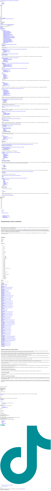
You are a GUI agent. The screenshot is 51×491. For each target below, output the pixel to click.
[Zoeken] (1, 19)
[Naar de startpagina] (3, 18)
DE (1, 6)
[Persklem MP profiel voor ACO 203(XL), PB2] (7, 314)
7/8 (3, 255)
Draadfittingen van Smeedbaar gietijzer (7, 65)
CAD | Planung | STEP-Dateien (7, 148)
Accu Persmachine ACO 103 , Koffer (5, 345)
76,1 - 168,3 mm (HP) (6, 274)
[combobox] (3, 25)
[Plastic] (11, 124)
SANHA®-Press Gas (5, 90)
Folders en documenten (6, 153)
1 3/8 (4, 248)
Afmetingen (4, 156)
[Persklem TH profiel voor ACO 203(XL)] (6, 298)
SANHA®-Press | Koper (6, 35)
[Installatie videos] (17, 144)
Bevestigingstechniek (5, 71)
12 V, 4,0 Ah (4, 258)
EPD (3, 158)
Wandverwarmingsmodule (6, 50)
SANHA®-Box (4, 45)
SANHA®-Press (5, 89)
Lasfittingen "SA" (5, 70)
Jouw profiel (4, 24)
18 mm (4, 262)
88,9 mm (4, 275)
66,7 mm (4, 273)
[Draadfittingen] (14, 68)
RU (1, 205)
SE (1, 13)
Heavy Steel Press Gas (6, 83)
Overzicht (1, 24)
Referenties (3, 178)
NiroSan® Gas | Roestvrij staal (7, 31)
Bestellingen (12, 24)
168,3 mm (4, 278)
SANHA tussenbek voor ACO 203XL (5, 318)
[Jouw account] (1, 21)
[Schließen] (0, 387)
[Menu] (1, 17)
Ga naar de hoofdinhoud (3, 0)
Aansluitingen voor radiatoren (6, 51)
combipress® (4, 166)
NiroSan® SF (5, 76)
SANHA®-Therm (5, 84)
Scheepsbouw (5, 183)
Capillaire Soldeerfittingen (5, 58)
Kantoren (4, 181)
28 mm (4, 265)
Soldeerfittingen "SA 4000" (6, 93)
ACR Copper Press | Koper (6, 38)
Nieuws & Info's (4, 172)
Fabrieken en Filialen (4, 186)
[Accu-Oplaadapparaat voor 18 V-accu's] (6, 341)
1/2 (3, 249)
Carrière (3, 3)
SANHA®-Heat (4, 49)
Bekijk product (3, 286)
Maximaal (4, 282)
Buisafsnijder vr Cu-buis (4, 310)
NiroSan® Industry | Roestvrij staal (7, 32)
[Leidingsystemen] (9, 44)
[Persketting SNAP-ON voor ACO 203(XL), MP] (7, 303)
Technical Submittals (5, 157)
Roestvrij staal (3, 73)
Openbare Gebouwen (5, 182)
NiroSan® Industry (5, 75)
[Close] (0, 490)
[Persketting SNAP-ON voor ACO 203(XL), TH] (7, 311)
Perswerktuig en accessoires (6, 69)
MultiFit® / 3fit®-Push (6, 120)
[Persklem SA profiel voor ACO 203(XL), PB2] (7, 287)
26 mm (4, 264)
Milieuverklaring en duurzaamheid (6, 160)
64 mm (4, 272)
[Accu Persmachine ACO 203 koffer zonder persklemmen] (8, 336)
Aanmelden (1, 23)
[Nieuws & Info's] (11, 175)
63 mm (4, 271)
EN (1, 199)
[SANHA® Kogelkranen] (10, 57)
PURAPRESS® (5, 100)
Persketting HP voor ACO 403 (4, 291)
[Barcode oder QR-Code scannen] (8, 25)
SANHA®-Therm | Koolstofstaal (7, 40)
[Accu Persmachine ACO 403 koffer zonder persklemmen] (8, 322)
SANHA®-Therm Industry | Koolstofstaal (8, 41)
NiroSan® (4, 74)
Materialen (3, 135)
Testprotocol (4, 154)
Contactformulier (2, 399)
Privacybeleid (3, 421)
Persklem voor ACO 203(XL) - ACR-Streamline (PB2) (7, 321)
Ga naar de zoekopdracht (9, 0)
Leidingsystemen (4, 30)
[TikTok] (25, 483)
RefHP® (4, 107)
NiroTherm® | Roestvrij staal (6, 33)
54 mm (4, 270)
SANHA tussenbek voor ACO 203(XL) (5, 329)
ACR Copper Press (5, 92)
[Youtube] (3, 425)
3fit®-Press (4, 101)
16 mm (4, 261)
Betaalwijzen (9, 24)
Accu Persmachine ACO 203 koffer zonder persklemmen (8, 337)
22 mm (4, 263)
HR (1, 202)
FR (1, 8)
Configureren (2, 489)
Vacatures (4, 191)
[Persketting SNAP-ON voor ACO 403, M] (6, 325)
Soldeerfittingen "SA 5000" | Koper (7, 59)
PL (1, 11)
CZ (1, 15)
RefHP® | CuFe (5, 60)
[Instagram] (1, 425)
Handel (4, 180)
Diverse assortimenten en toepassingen (6, 127)
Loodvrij (4, 165)
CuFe (2, 106)
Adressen (7, 24)
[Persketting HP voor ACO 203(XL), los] (6, 292)
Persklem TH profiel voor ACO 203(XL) (6, 299)
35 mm (4, 266)
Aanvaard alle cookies (6, 489)
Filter (2, 239)
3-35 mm (4, 252)
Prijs (1, 280)
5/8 (3, 254)
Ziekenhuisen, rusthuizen (6, 179)
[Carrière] (8, 195)
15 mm (4, 260)
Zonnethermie (5, 130)
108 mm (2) (4, 277)
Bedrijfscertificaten (4, 168)
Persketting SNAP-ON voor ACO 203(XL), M (6, 302)
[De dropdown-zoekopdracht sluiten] (11, 25)
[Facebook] (0, 425)
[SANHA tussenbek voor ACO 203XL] (6, 317)
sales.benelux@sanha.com (5, 407)
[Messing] (11, 118)
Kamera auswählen (2, 389)
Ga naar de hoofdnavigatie (15, 0)
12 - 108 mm (4, 257)
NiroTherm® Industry (5, 77)
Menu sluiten (3, 22)
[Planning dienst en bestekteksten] (11, 152)
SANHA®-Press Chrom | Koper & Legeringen (8, 37)
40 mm (4, 267)
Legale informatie (4, 423)
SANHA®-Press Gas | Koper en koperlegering (8, 36)
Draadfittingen (3, 63)
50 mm (4, 269)
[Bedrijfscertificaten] (17, 171)
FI (1, 7)
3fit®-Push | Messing (5, 42)
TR (1, 208)
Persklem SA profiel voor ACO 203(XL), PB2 (6, 288)
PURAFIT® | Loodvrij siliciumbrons (7, 64)
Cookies (3, 422)
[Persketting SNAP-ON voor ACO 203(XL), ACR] (7, 295)
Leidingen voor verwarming (6, 131)
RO (1, 12)
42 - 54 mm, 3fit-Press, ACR (6, 268)
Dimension (2, 243)
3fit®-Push (4, 112)
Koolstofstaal (3, 82)
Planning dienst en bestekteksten (5, 147)
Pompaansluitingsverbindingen (7, 95)
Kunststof (4, 138)
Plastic (2, 119)
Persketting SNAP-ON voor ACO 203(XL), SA (6, 307)
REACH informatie (5, 139)
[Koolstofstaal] (13, 88)
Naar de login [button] (2, 394)
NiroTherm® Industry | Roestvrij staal (7, 34)
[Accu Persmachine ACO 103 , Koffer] (6, 344)
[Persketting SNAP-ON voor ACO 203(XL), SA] (7, 306)
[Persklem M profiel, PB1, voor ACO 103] (6, 330)
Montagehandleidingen (6, 155)
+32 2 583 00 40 (4, 403)
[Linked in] (4, 425)
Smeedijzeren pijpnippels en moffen (7, 66)
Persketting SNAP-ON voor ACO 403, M (6, 326)
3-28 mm (4, 251)
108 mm (4, 276)
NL (1, 10)
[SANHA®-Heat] (10, 53)
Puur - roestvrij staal (5, 136)
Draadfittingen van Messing (6, 113)
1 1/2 (4, 246)
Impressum (3, 420)
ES (1, 14)
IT (1, 9)
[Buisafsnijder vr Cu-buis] (4, 284)
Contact (3, 2)
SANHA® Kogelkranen (5, 54)
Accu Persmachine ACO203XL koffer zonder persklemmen (8, 340)
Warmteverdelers (5, 78)
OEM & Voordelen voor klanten (7, 128)
